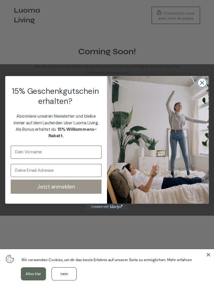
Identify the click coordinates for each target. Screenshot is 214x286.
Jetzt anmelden (56, 186)
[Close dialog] (202, 82)
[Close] (208, 255)
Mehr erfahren (179, 260)
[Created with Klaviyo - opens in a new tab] (107, 207)
